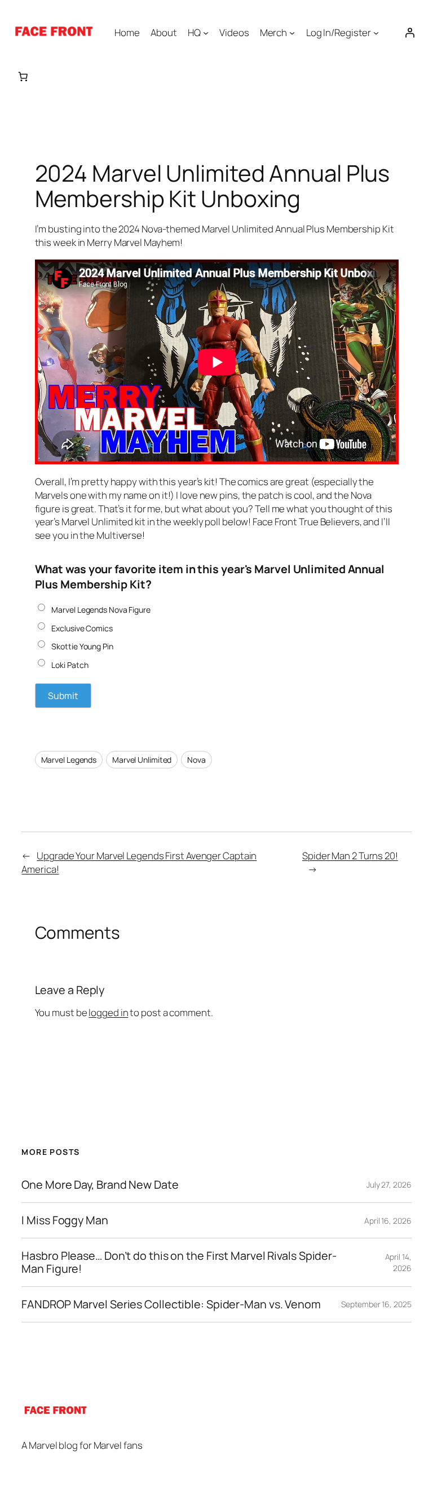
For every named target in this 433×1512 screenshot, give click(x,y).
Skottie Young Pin (82, 646)
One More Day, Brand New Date (99, 1185)
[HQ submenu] (206, 32)
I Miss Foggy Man (64, 1220)
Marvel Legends (69, 759)
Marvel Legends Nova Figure (100, 609)
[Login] (410, 32)
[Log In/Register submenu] (376, 32)
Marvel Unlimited (141, 759)
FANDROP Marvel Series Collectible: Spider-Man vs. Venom (171, 1304)
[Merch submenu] (292, 32)
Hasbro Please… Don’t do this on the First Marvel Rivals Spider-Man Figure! (179, 1262)
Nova (196, 759)
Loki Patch (69, 665)
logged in (108, 1012)
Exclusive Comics (81, 628)
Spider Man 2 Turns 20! (350, 855)
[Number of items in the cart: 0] (23, 76)
